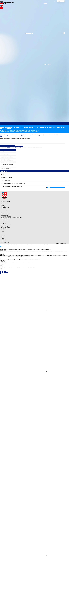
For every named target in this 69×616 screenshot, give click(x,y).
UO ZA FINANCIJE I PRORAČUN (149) (5, 159)
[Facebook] (61, 33)
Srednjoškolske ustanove (4, 228)
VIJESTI (49, 125)
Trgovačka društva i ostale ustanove (5, 227)
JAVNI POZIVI (50, 310)
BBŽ (0, 130)
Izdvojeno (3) (2, 153)
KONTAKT (49, 555)
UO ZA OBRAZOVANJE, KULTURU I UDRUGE (6, 218)
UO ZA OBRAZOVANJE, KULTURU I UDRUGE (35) (7, 164)
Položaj (1, 233)
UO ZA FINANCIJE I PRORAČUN (50, 194)
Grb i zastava (2, 238)
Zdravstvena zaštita (50, 450)
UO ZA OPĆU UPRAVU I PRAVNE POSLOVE (6, 214)
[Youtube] (64, 33)
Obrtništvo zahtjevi (49, 438)
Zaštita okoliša (33, 130)
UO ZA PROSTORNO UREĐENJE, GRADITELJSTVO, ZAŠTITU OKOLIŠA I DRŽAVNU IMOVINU (56, 197)
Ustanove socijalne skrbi (4, 225)
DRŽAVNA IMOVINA (51, 371)
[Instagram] (63, 33)
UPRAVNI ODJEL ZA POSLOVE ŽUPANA (51, 191)
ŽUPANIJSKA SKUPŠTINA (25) (4, 154)
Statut (1, 237)
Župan (1, 212)
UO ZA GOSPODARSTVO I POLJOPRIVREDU (6, 216)
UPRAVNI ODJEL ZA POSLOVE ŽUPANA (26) (6, 156)
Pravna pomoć (49, 446)
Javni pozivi (49, 314)
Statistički (1, 266)
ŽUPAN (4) (2, 151)
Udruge (48, 449)
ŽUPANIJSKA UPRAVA (4, 130)
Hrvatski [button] (56, 1)
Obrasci (49, 432)
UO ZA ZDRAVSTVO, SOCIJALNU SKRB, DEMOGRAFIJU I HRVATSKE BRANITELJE (55, 200)
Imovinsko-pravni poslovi (50, 443)
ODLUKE (48, 374)
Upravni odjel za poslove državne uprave (6, 220)
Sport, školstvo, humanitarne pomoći (51, 447)
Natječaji (48, 311)
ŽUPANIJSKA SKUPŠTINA (50, 190)
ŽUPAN (48, 188)
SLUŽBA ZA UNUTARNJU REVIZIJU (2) (5, 168)
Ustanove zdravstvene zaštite (4, 226)
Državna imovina (49, 435)
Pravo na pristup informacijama (4, 240)
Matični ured (2, 241)
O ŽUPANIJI (50, 494)
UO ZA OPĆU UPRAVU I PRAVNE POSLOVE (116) (7, 157)
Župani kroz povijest (3, 235)
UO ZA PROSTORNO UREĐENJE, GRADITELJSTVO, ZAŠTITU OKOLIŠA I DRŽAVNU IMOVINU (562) (8, 162)
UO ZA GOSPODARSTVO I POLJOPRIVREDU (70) (7, 160)
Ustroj (49, 187)
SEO (65, 243)
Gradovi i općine (3, 236)
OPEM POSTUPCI (38, 130)
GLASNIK (49, 248)
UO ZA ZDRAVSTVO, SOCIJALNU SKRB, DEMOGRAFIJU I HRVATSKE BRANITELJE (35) (8, 166)
